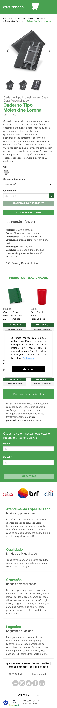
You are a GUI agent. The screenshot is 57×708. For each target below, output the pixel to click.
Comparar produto (28, 212)
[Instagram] (22, 683)
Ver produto (15, 325)
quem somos (13, 663)
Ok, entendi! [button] (28, 369)
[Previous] (8, 51)
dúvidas (45, 663)
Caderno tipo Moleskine (14, 21)
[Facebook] (35, 683)
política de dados (39, 666)
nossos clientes (30, 663)
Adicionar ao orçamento (28, 203)
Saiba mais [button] (28, 358)
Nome (6, 443)
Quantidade (9, 190)
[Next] (49, 51)
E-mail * (7, 457)
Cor (5, 166)
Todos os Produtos (18, 18)
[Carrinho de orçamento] (35, 7)
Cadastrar (29, 476)
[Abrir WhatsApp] (50, 701)
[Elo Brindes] (13, 6)
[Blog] (15, 683)
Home (5, 18)
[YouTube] (29, 683)
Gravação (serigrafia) (14, 179)
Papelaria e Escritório (36, 18)
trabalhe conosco (18, 666)
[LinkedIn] (42, 683)
